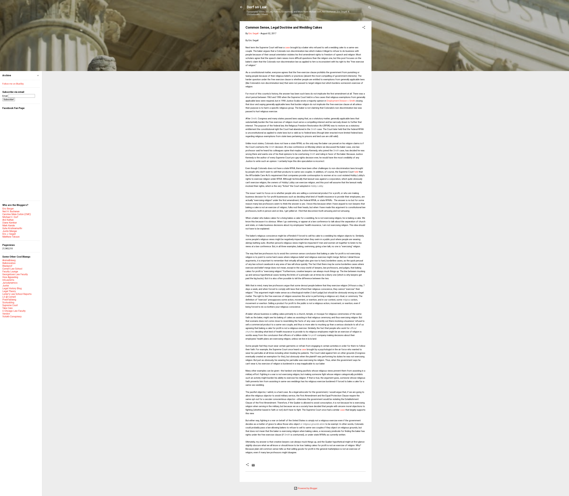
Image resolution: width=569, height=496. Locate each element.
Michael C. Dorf (10, 217)
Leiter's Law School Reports (17, 294)
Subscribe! (9, 99)
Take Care (7, 308)
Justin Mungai (9, 231)
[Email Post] (253, 466)
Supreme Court (10, 305)
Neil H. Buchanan (11, 211)
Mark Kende (8, 225)
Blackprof (7, 266)
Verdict (6, 313)
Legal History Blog (12, 288)
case (287, 47)
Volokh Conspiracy (12, 316)
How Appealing (10, 277)
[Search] (369, 8)
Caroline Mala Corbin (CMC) (16, 214)
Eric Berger (8, 208)
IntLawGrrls (8, 280)
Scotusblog (8, 302)
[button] (364, 28)
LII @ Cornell (9, 296)
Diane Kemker (9, 222)
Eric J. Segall (9, 234)
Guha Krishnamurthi (12, 228)
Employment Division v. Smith (341, 100)
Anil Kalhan (8, 219)
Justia (5, 285)
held (356, 172)
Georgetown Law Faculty (15, 274)
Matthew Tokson (11, 236)
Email (5, 96)
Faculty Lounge (10, 271)
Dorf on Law (256, 7)
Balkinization (9, 263)
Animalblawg (9, 260)
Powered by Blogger (307, 488)
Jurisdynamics (9, 282)
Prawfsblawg (9, 299)
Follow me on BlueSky (13, 83)
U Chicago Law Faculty (14, 311)
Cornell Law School (12, 268)
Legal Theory (9, 291)
